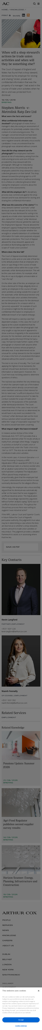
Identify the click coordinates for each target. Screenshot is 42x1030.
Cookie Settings (21, 1026)
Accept (21, 1020)
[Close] (38, 990)
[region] (21, 1008)
